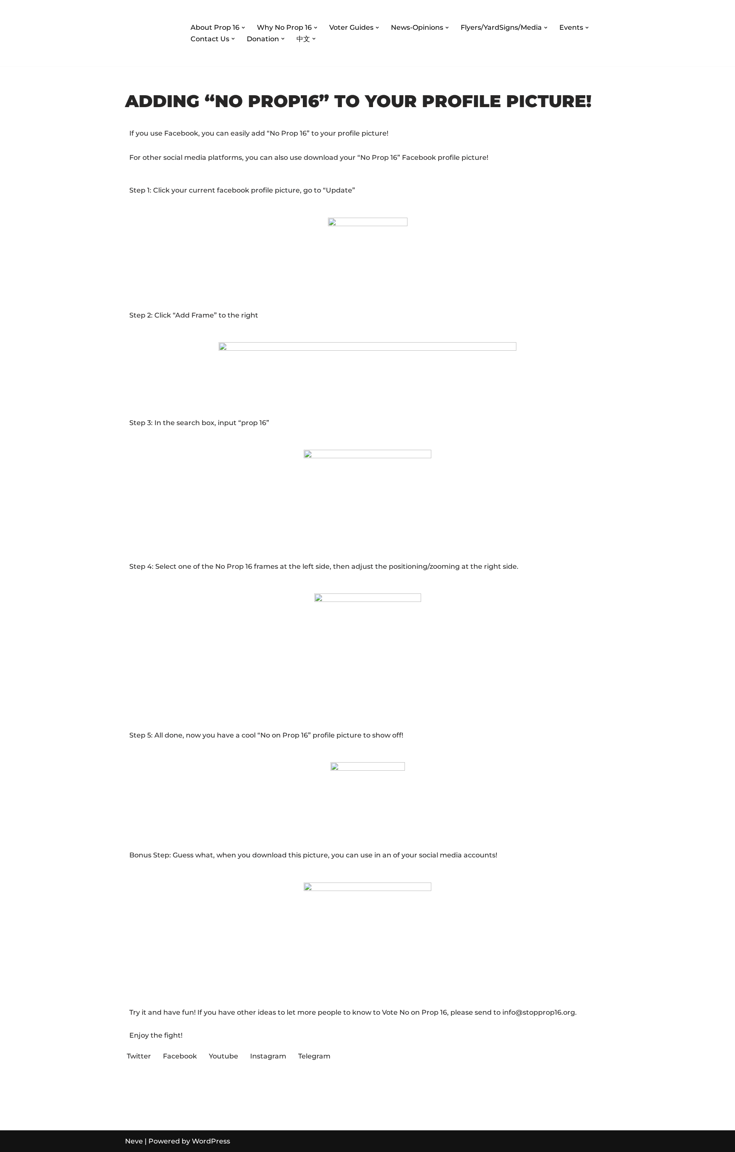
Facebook (180, 1056)
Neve (134, 1141)
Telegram (314, 1056)
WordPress (211, 1141)
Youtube (223, 1056)
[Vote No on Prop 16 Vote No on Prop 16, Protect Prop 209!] (150, 33)
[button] (243, 27)
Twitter (139, 1056)
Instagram (268, 1056)
